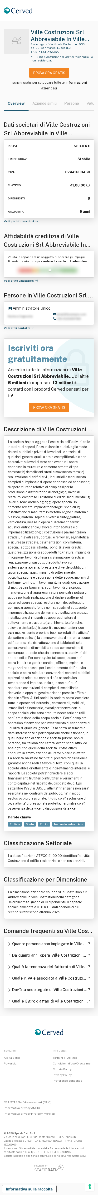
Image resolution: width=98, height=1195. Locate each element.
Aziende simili (44, 103)
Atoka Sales (12, 1057)
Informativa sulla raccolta (29, 1189)
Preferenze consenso (67, 1080)
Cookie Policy (62, 1069)
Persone (71, 103)
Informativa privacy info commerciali (29, 1113)
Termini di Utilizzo (65, 1057)
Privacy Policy (62, 1075)
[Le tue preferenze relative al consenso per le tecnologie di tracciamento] (89, 1186)
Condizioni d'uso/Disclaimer (72, 1063)
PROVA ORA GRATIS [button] (49, 73)
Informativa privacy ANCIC (22, 1108)
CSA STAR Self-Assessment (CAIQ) (27, 1102)
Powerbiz (10, 1063)
